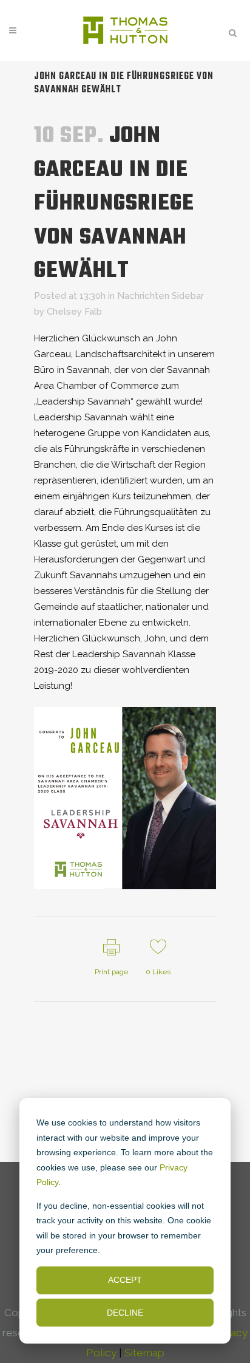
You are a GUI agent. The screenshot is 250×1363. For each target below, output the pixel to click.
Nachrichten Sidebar (160, 295)
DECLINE (125, 1312)
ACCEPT (125, 1280)
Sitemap (144, 1353)
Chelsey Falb (74, 311)
